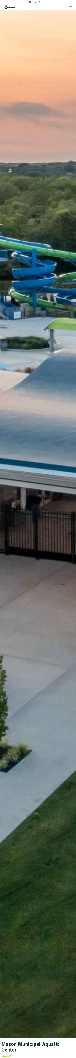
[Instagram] (30, 2)
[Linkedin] (34, 2)
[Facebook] (44, 2)
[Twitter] (39, 2)
